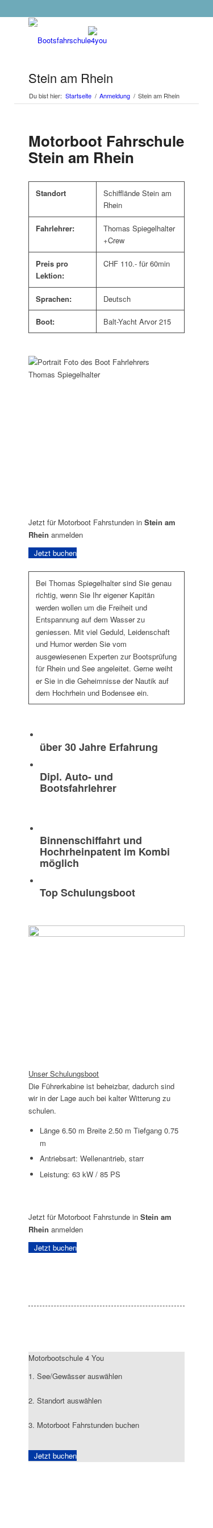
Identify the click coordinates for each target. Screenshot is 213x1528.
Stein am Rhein (70, 77)
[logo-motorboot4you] (90, 40)
